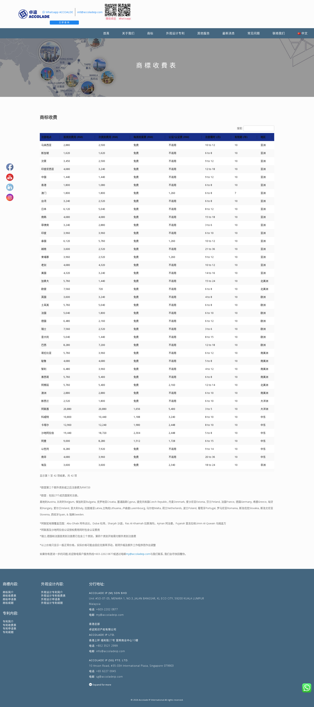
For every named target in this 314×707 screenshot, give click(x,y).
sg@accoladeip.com (109, 676)
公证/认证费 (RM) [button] (179, 137)
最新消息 (228, 33)
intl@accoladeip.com (89, 12)
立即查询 (64, 22)
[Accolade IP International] (34, 14)
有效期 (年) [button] (241, 137)
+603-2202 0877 (103, 554)
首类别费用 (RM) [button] (73, 137)
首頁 (106, 33)
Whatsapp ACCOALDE (59, 12)
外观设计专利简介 (52, 592)
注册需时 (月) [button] (213, 137)
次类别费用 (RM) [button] (108, 137)
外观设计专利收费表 (53, 595)
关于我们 (128, 33)
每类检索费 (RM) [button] (143, 137)
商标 (150, 33)
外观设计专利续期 (52, 602)
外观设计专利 (175, 33)
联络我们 (279, 33)
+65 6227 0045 (106, 671)
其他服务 (203, 33)
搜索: (240, 128)
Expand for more (102, 684)
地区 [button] (263, 137)
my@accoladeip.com (138, 554)
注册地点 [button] (46, 137)
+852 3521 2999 (107, 645)
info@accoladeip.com (110, 651)
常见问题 (253, 33)
